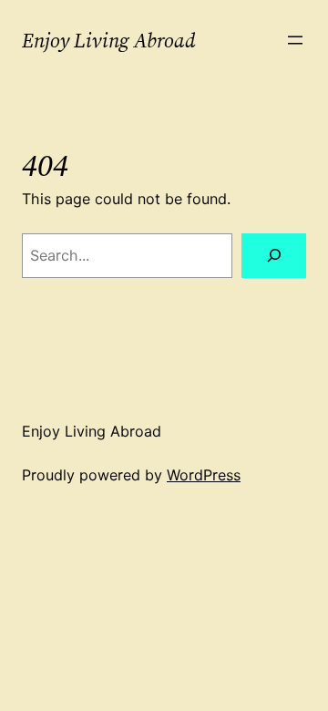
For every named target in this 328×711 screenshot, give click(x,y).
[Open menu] (295, 40)
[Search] (273, 255)
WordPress (204, 475)
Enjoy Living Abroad (109, 40)
